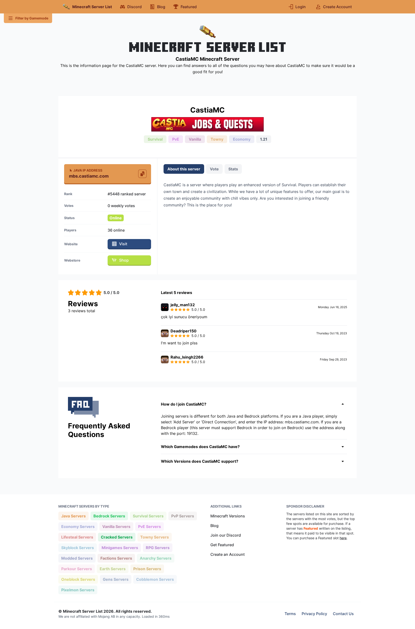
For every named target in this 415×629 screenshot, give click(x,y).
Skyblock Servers (77, 547)
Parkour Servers (76, 568)
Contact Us (343, 613)
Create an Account (227, 554)
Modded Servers (77, 558)
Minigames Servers (119, 547)
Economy (241, 139)
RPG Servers (158, 547)
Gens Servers (115, 579)
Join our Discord (225, 535)
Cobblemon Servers (155, 579)
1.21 (263, 139)
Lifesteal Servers (77, 536)
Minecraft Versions (227, 516)
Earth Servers (112, 568)
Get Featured (222, 544)
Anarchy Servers (155, 558)
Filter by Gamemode (31, 18)
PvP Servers (182, 515)
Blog (214, 525)
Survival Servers (148, 515)
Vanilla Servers (116, 526)
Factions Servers (116, 558)
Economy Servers (78, 526)
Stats (233, 169)
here (343, 538)
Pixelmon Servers (77, 589)
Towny (217, 139)
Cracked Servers (117, 536)
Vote (214, 169)
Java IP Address (87, 170)
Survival (155, 139)
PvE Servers (149, 526)
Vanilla (195, 139)
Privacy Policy (314, 613)
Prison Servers (147, 568)
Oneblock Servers (78, 579)
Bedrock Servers (109, 515)
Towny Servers (154, 536)
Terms (290, 613)
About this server (183, 169)
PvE (175, 139)
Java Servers (73, 515)
